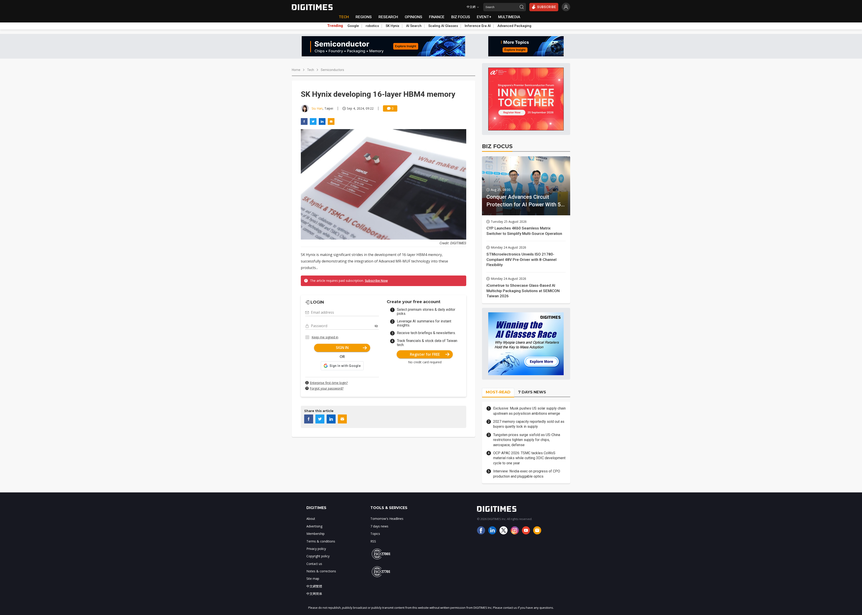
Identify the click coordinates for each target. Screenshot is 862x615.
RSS (373, 541)
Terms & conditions (320, 541)
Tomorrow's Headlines (386, 518)
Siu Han (317, 108)
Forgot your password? (326, 388)
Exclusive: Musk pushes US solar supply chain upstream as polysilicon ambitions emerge (529, 410)
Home (296, 70)
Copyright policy (318, 556)
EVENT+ (484, 17)
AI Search (414, 26)
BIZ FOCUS (460, 17)
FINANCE (436, 17)
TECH (344, 17)
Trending (335, 26)
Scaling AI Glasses (443, 26)
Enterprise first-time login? (329, 383)
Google (353, 26)
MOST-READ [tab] (498, 392)
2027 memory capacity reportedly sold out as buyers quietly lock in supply (528, 424)
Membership (315, 533)
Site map (312, 578)
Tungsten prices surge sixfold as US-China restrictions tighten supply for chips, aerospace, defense (526, 440)
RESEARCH (388, 17)
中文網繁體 (314, 586)
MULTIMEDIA (509, 17)
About (310, 518)
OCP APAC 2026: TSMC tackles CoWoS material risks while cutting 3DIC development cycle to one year (529, 458)
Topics (375, 533)
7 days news (379, 526)
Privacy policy (316, 549)
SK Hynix (392, 26)
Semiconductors (332, 70)
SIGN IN (342, 347)
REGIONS (364, 17)
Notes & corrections (321, 571)
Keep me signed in (325, 337)
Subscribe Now (376, 280)
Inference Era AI (478, 26)
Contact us (314, 564)
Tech (310, 70)
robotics (372, 26)
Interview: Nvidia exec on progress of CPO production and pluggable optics (526, 473)
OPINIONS (413, 17)
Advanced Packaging (514, 26)
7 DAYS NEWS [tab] (532, 392)
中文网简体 (314, 593)
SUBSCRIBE (546, 7)
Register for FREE (425, 354)
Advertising (314, 526)
